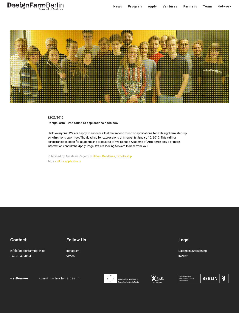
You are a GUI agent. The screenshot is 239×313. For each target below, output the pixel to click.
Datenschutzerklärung (192, 251)
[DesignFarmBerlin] (35, 6)
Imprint (182, 256)
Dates (97, 156)
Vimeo (70, 256)
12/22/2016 (55, 117)
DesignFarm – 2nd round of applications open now (83, 123)
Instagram (72, 251)
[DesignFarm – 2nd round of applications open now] (119, 101)
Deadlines (108, 156)
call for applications (68, 161)
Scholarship (124, 156)
